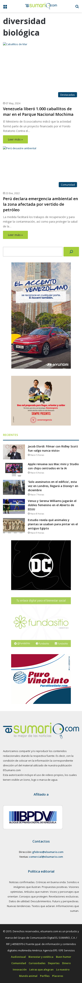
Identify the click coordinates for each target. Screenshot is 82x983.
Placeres (57, 976)
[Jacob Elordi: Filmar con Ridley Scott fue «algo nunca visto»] (14, 451)
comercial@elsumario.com (46, 856)
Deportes (54, 963)
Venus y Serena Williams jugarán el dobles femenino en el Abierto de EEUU (52, 505)
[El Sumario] (41, 6)
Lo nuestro (62, 969)
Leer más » (15, 139)
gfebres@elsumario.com (47, 852)
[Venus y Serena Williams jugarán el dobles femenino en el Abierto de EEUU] (14, 506)
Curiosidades (37, 963)
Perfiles (45, 976)
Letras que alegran (41, 969)
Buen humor (63, 957)
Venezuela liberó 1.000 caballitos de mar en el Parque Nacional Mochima (38, 111)
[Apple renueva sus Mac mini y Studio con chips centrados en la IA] (14, 469)
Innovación (20, 969)
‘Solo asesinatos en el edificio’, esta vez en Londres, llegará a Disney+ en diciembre (53, 486)
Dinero (66, 963)
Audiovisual (18, 957)
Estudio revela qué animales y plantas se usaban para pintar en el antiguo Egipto (53, 524)
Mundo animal (28, 976)
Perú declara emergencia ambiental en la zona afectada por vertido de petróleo (40, 204)
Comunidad (18, 963)
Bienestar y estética (40, 957)
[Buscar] (71, 251)
